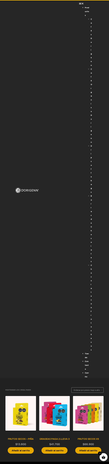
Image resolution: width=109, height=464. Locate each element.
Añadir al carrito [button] (21, 450)
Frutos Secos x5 (88, 438)
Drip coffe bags (91, 169)
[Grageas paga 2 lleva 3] (54, 413)
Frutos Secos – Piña (21, 438)
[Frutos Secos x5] (88, 413)
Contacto (87, 365)
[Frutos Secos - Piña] (20, 413)
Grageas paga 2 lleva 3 (54, 438)
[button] (84, 3)
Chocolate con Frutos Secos (91, 307)
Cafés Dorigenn (91, 42)
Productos (87, 11)
